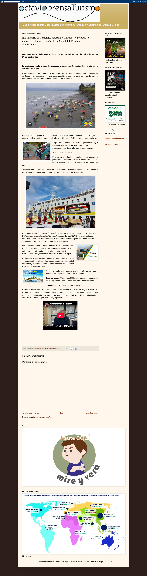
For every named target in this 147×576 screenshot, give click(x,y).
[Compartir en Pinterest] (78, 349)
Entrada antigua (92, 413)
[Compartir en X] (74, 349)
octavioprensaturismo (115, 140)
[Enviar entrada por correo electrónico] (65, 348)
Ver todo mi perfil (111, 144)
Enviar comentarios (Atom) (43, 417)
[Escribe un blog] (72, 349)
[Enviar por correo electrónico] (70, 349)
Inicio (62, 413)
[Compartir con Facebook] (76, 349)
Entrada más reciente (31, 413)
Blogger (109, 562)
